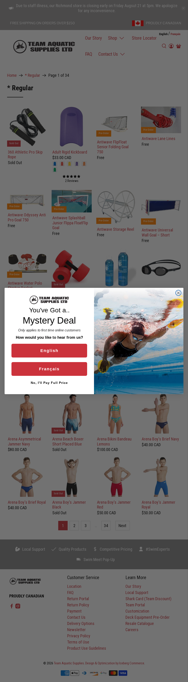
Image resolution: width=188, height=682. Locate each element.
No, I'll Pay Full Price (49, 383)
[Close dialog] (178, 293)
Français (49, 369)
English (49, 350)
